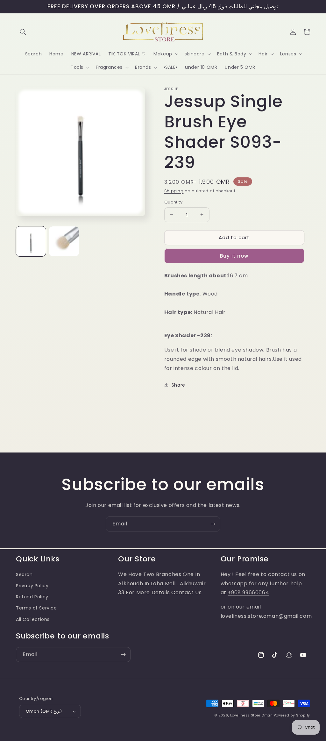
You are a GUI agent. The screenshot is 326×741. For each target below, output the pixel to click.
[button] (23, 32)
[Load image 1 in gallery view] (31, 241)
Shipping (174, 191)
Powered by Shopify (292, 715)
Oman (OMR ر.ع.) (44, 711)
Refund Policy (32, 597)
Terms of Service (36, 608)
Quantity (173, 202)
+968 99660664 (248, 592)
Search (24, 574)
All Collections (33, 619)
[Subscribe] (213, 524)
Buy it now (234, 256)
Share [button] (178, 385)
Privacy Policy (32, 585)
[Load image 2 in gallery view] (64, 241)
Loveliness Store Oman (251, 715)
